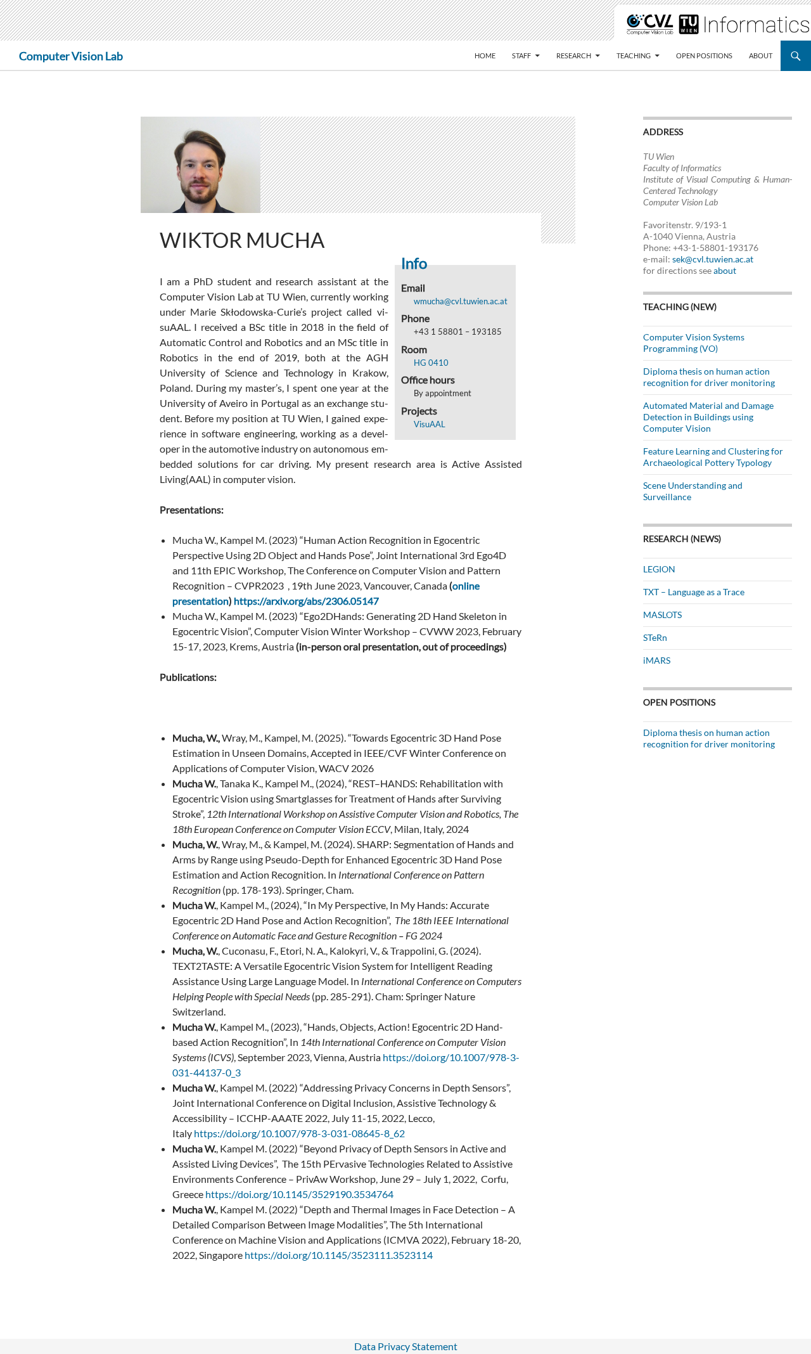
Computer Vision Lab (71, 56)
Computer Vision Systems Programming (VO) (693, 343)
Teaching (633, 55)
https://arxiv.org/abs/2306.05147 (306, 601)
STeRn (655, 637)
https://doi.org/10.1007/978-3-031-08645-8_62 (299, 1133)
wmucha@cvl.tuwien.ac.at (461, 301)
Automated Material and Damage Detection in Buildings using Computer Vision (708, 417)
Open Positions (704, 55)
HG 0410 (431, 363)
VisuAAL (429, 424)
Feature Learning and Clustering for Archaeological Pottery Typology (713, 457)
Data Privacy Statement (405, 1346)
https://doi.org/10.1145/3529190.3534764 (299, 1194)
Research (573, 55)
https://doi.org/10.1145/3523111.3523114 (339, 1255)
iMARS (656, 660)
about (724, 270)
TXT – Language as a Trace (693, 591)
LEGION (659, 569)
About (760, 55)
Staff (521, 55)
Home (485, 55)
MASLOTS (662, 614)
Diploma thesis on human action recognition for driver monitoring (709, 377)
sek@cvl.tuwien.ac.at (712, 259)
